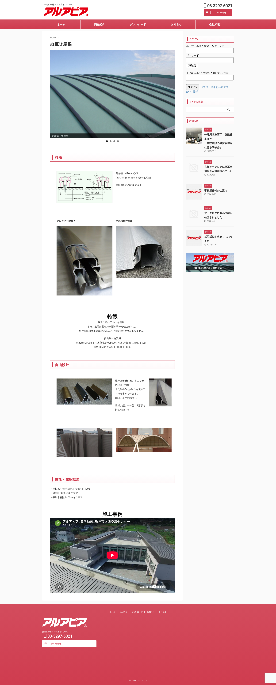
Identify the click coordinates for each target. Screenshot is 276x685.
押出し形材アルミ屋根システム (55, 631)
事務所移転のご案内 (215, 190)
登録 (195, 91)
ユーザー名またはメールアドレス (205, 45)
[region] (112, 94)
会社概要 (214, 24)
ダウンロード (138, 24)
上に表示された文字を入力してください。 (209, 73)
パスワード (192, 55)
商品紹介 (99, 24)
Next (170, 93)
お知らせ (176, 24)
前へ (54, 93)
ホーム (61, 24)
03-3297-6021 (219, 6)
